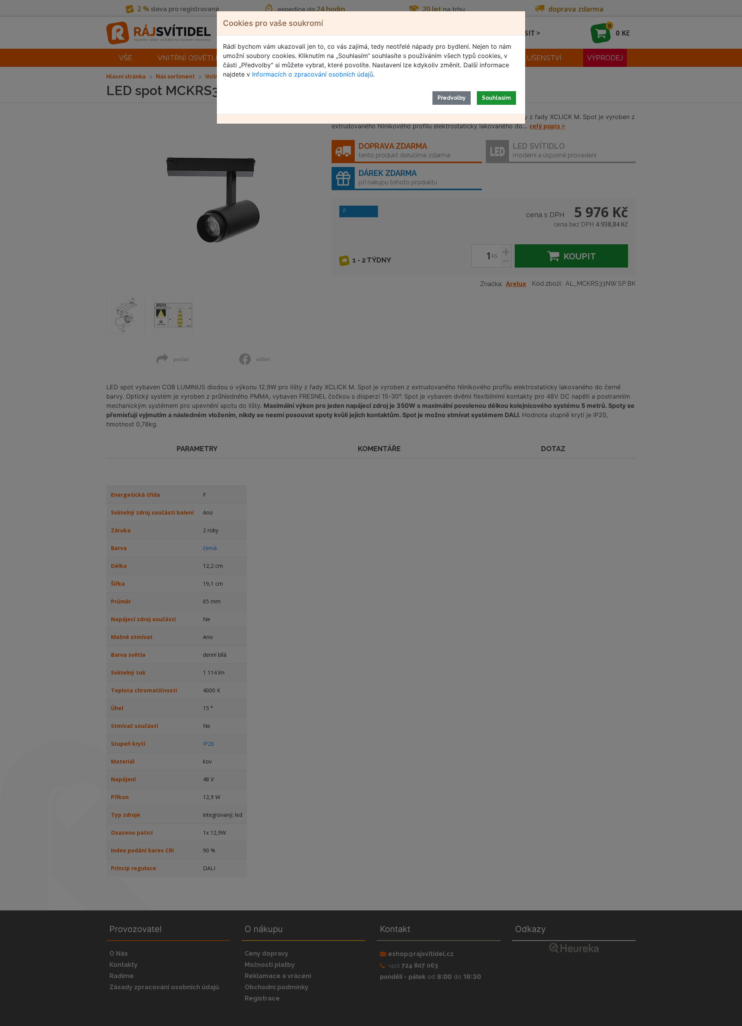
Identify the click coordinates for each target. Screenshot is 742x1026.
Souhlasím (496, 98)
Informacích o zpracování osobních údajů (312, 74)
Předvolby (451, 98)
